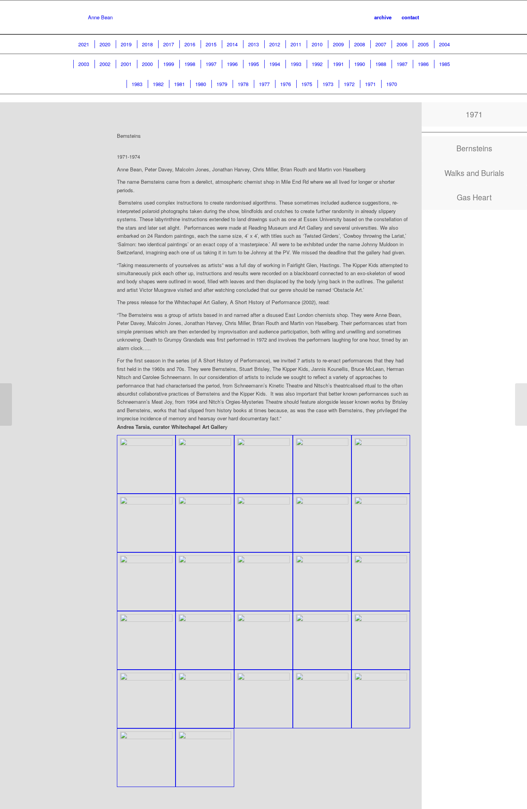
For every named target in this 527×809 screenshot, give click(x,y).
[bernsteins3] (322, 464)
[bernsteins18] (380, 640)
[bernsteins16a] (263, 640)
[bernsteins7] (263, 523)
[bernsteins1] (146, 464)
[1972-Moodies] (6, 404)
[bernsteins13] (322, 581)
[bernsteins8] (322, 523)
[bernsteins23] (380, 699)
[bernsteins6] (205, 523)
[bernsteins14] (380, 581)
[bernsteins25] (205, 757)
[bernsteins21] (263, 699)
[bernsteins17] (322, 640)
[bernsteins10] (146, 581)
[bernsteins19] (146, 699)
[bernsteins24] (146, 757)
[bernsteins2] (205, 464)
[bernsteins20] (205, 699)
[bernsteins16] (205, 640)
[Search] (431, 17)
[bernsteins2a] (263, 464)
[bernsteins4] (380, 464)
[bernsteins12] (263, 581)
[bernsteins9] (380, 523)
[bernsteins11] (205, 581)
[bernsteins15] (146, 640)
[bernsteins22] (322, 699)
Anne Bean (100, 17)
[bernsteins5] (146, 523)
